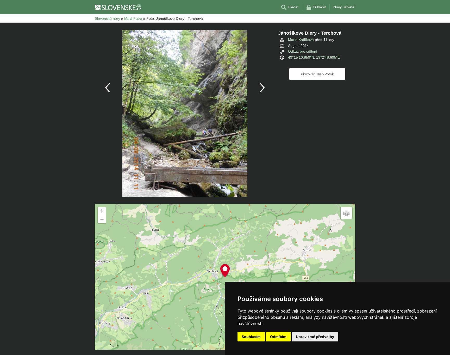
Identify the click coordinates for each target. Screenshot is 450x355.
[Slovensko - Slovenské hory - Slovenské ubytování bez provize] (118, 7)
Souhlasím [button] (251, 336)
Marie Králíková (301, 40)
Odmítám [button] (278, 336)
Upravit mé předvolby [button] (315, 336)
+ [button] (102, 211)
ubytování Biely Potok (317, 74)
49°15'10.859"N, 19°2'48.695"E (314, 57)
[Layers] (346, 213)
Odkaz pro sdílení (302, 51)
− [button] (102, 219)
